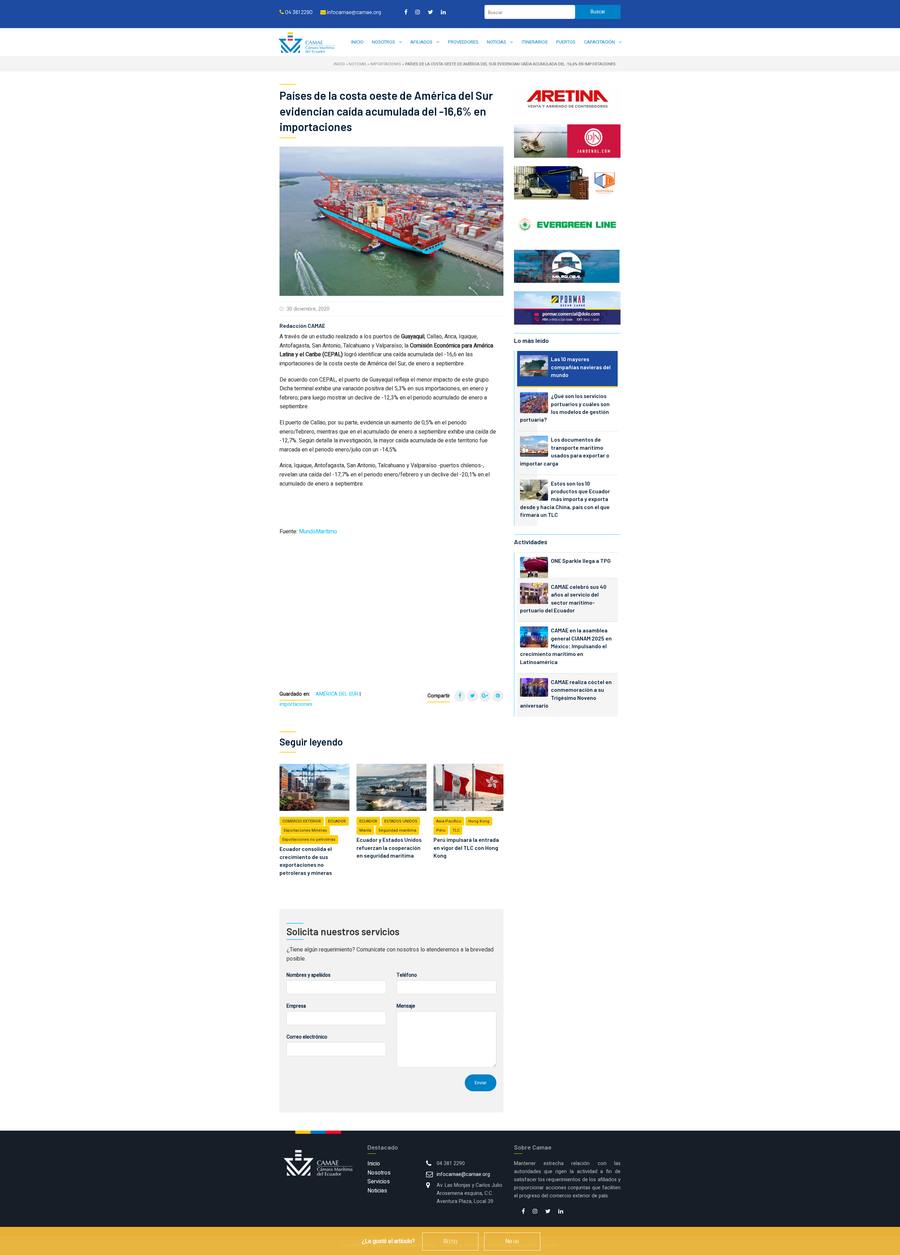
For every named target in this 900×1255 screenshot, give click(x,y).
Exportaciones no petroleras (308, 840)
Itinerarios (535, 42)
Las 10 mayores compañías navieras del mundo (581, 367)
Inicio (357, 42)
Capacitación (599, 42)
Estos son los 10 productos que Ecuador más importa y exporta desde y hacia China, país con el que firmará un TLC (565, 499)
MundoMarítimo (318, 531)
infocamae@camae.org (463, 1174)
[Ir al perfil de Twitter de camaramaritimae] (430, 12)
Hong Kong (478, 821)
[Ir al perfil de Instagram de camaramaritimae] (417, 12)
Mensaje (406, 1006)
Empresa (296, 1006)
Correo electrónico (307, 1037)
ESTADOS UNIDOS (400, 821)
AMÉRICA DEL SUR (337, 694)
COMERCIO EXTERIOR (301, 821)
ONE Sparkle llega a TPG (581, 560)
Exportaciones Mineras (305, 830)
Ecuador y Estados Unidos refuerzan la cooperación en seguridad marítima (389, 847)
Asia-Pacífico (448, 821)
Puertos (566, 42)
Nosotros (383, 42)
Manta (365, 830)
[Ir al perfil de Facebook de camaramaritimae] (405, 12)
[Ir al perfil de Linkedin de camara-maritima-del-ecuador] (443, 12)
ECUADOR (337, 821)
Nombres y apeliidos (308, 975)
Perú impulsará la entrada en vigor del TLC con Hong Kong (466, 847)
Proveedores (463, 42)
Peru (440, 830)
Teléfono (407, 975)
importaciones (385, 64)
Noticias (496, 42)
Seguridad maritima (397, 830)
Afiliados (421, 42)
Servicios (378, 1181)
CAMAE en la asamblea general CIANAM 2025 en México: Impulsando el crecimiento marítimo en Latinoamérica (566, 646)
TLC (455, 830)
